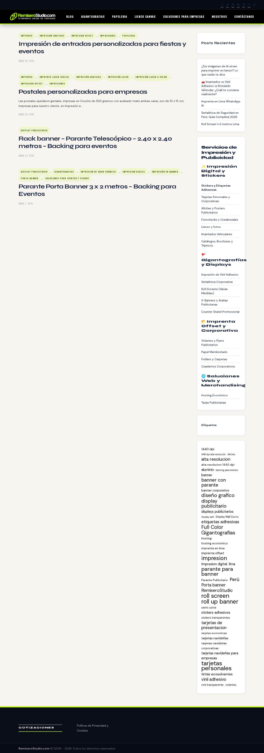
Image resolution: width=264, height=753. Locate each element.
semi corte (208, 607)
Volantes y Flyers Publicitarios (212, 343)
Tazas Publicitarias (213, 402)
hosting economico (214, 543)
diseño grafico (218, 495)
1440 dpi (207, 449)
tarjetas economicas (214, 633)
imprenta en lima (213, 548)
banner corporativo (215, 490)
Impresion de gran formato (98, 171)
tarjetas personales (216, 666)
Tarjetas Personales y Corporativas (215, 199)
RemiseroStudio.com (34, 748)
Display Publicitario (34, 130)
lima (232, 564)
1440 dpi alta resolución (213, 454)
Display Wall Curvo (227, 517)
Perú (234, 579)
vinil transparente (212, 685)
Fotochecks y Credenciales (219, 219)
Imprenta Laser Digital (54, 76)
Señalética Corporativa (217, 282)
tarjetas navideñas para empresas (219, 655)
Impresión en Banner (165, 171)
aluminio (207, 469)
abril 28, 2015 (26, 61)
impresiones (108, 35)
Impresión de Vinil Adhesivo (219, 274)
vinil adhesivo (213, 679)
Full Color (212, 527)
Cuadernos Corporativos (218, 366)
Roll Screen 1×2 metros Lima (220, 124)
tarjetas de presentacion (213, 625)
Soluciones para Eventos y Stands (67, 178)
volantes (230, 685)
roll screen (215, 595)
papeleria (128, 35)
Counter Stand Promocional (220, 312)
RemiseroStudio (217, 590)
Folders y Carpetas (214, 359)
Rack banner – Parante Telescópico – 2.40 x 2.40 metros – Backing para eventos (95, 142)
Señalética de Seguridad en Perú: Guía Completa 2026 (220, 115)
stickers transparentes (215, 617)
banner (206, 475)
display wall (207, 516)
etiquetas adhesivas (220, 521)
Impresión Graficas (52, 35)
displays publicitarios (217, 511)
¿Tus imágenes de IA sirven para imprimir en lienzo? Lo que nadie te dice (219, 70)
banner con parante (213, 483)
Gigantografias (64, 171)
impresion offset (82, 35)
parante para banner (217, 572)
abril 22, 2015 (26, 155)
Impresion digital (134, 171)
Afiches (231, 454)
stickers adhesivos (215, 612)
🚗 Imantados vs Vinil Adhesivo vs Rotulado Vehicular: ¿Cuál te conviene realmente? (220, 88)
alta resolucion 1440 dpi (218, 464)
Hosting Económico (214, 395)
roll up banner (219, 601)
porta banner (29, 178)
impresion (214, 558)
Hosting (206, 538)
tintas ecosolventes (217, 674)
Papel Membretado (214, 352)
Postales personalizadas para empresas (83, 91)
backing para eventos (227, 470)
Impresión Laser (118, 76)
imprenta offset (212, 553)
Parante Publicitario (214, 580)
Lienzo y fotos (211, 227)
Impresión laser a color (151, 76)
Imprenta (27, 35)
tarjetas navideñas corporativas (214, 645)
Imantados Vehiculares (216, 234)
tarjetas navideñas (214, 638)
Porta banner (213, 585)
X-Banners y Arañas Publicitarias (214, 302)
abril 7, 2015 (26, 203)
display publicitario (213, 503)
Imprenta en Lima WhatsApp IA (220, 103)
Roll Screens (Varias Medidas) (214, 291)
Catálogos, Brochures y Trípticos (217, 243)
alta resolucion (215, 459)
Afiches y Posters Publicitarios (213, 210)
